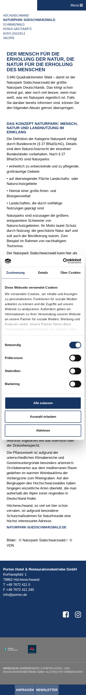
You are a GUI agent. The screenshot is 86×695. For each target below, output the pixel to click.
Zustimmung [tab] (15, 272)
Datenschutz (29, 668)
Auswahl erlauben (43, 416)
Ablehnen (43, 430)
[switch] (75, 358)
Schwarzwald (14, 24)
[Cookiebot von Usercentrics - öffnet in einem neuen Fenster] (63, 261)
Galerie (8, 38)
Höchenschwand (16, 15)
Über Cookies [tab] (71, 272)
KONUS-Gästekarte (17, 29)
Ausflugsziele (14, 33)
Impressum (10, 668)
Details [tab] (43, 272)
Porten (18, 5)
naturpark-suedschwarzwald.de (36, 527)
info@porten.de (15, 595)
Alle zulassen (43, 403)
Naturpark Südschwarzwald (29, 20)
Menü (75, 5)
